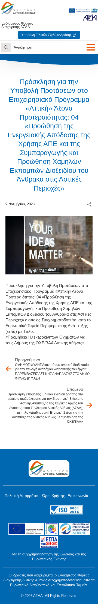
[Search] (6, 47)
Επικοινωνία (78, 495)
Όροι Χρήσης (53, 495)
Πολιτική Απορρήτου (22, 495)
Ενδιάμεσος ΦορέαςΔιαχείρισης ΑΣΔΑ (17, 25)
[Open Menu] (91, 47)
